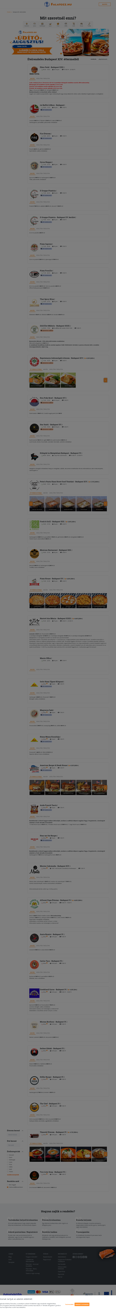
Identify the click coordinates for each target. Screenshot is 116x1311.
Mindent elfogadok (82, 1304)
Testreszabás (69, 1304)
